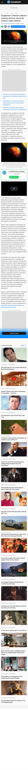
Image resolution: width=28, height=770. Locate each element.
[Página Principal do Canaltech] (14, 3)
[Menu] (2, 2)
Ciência (11, 13)
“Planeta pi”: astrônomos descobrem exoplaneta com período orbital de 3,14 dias (15, 96)
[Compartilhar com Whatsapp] (2, 26)
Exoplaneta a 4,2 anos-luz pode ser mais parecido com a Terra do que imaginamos (13, 103)
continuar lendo (14, 333)
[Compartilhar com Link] (8, 26)
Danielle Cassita (7, 23)
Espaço (16, 13)
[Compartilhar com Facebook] (5, 26)
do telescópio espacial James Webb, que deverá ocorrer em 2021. (13, 305)
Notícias (7, 13)
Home (2, 13)
